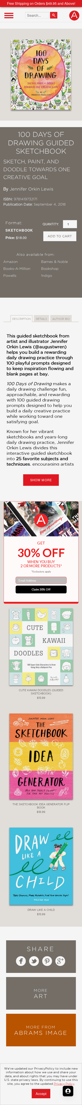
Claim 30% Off (41, 589)
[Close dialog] (74, 506)
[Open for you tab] (68, 1091)
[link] (41, 520)
